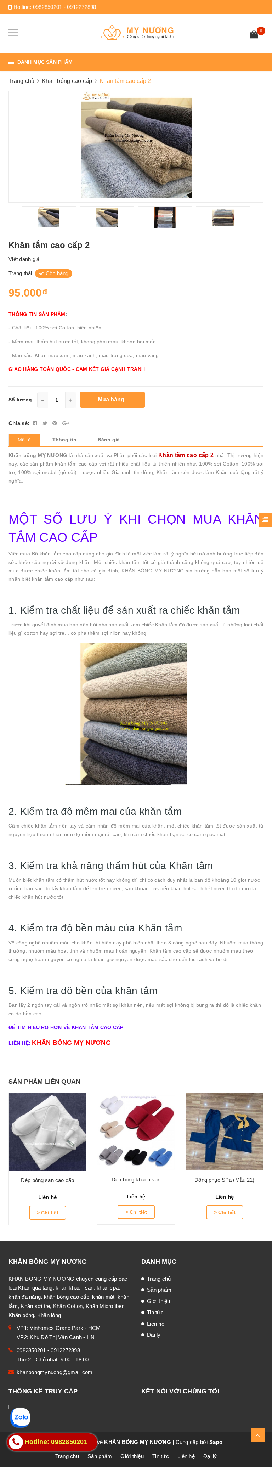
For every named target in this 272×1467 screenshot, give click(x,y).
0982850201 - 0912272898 (64, 7)
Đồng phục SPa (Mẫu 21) (224, 1180)
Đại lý (154, 1335)
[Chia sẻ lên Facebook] (36, 423)
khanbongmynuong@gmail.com (54, 1372)
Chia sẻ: (18, 423)
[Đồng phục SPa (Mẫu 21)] (224, 1131)
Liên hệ (155, 1324)
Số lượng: (21, 399)
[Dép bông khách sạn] (136, 1131)
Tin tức (155, 1312)
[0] (254, 35)
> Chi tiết (47, 1212)
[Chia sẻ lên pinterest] (55, 423)
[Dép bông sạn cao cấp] (47, 1132)
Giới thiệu (158, 1301)
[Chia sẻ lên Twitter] (45, 423)
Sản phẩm (159, 1290)
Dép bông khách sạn (136, 1180)
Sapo (215, 1442)
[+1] (65, 423)
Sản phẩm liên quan (44, 1081)
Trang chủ (159, 1279)
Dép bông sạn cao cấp (47, 1180)
